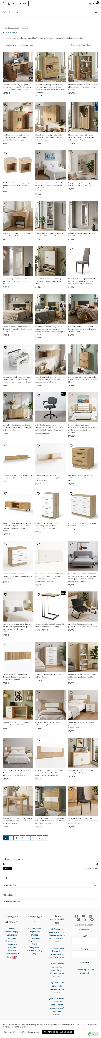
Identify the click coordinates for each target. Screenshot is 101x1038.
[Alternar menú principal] (95, 11)
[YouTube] (83, 916)
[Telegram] (92, 919)
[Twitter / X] (85, 919)
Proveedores (34, 938)
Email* (84, 936)
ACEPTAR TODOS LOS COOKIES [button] (58, 1032)
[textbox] (49, 885)
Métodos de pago (12, 932)
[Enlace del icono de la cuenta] (9, 3)
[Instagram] (90, 916)
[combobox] (50, 885)
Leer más (23, 1027)
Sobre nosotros (34, 928)
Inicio (5, 28)
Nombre (84, 949)
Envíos (12, 928)
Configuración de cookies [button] (15, 1032)
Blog (34, 954)
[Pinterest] (78, 919)
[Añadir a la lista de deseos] (6, 55)
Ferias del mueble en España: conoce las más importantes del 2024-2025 (57, 970)
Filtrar (7, 868)
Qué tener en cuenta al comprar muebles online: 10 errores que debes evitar (57, 935)
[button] (4, 3)
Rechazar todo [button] (33, 1032)
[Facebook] (76, 916)
